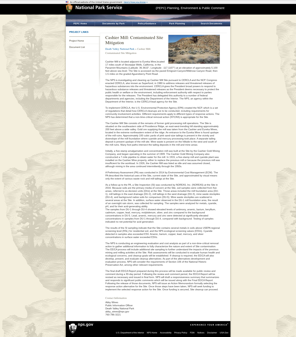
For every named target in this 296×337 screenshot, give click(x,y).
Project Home (76, 40)
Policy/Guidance (147, 23)
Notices (200, 333)
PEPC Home (80, 23)
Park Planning (177, 23)
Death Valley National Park (119, 48)
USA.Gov (224, 333)
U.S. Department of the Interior (130, 333)
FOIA (192, 333)
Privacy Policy (180, 333)
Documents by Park (113, 23)
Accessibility (165, 333)
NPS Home (152, 333)
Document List (77, 47)
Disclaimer (212, 333)
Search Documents (211, 23)
